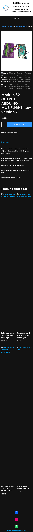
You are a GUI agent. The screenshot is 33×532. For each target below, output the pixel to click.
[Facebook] (16, 512)
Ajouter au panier (19, 124)
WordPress (22, 530)
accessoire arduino (21, 26)
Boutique (11, 26)
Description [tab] (5, 142)
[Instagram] (16, 519)
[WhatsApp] (16, 526)
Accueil (3, 26)
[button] (28, 34)
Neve (8, 530)
